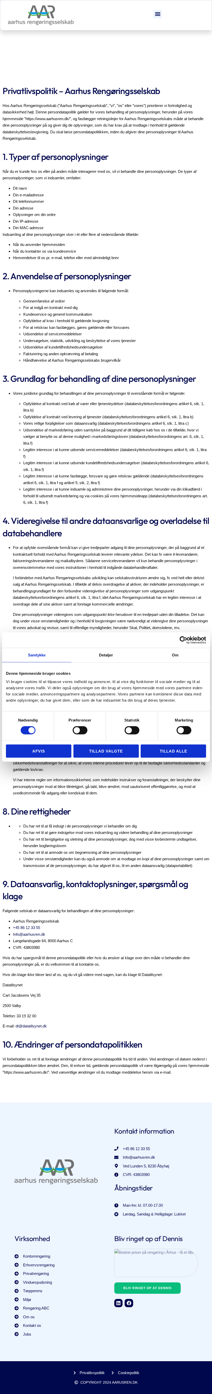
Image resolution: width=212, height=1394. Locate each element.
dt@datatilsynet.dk (31, 1026)
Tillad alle (173, 751)
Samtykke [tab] (37, 655)
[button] (157, 14)
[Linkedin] (118, 1303)
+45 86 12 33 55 (26, 927)
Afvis (38, 751)
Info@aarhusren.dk (29, 934)
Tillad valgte (106, 751)
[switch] (80, 730)
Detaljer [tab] (106, 655)
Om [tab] (175, 655)
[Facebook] (129, 1303)
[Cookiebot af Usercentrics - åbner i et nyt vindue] (183, 640)
